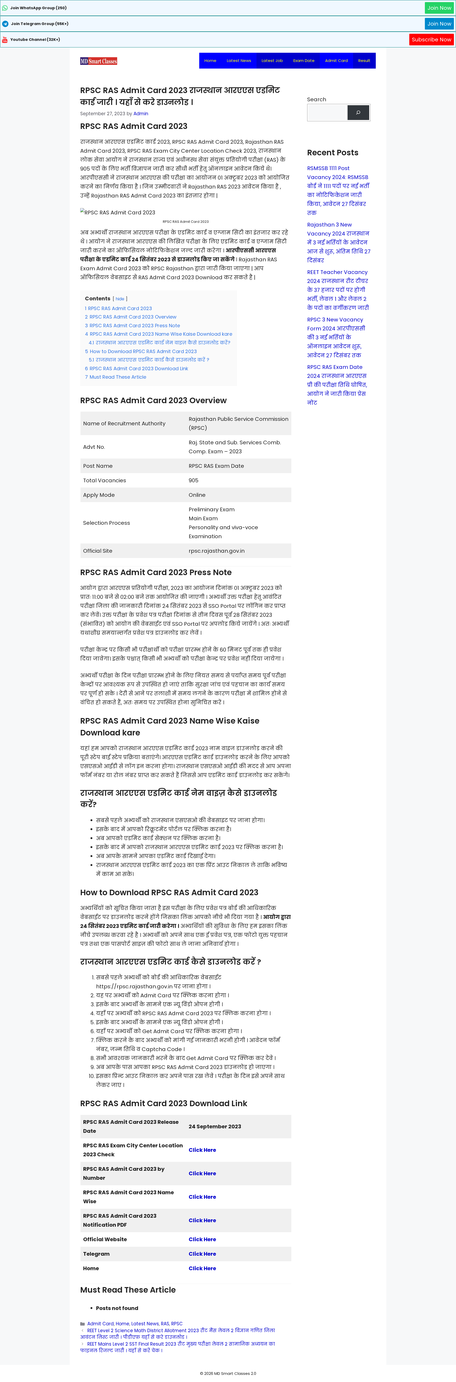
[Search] (358, 112)
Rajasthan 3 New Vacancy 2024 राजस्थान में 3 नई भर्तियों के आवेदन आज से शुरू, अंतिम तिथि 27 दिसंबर (338, 242)
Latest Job (272, 60)
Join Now (439, 8)
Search (316, 99)
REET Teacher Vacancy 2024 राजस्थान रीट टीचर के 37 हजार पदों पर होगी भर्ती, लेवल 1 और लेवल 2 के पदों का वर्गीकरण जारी (338, 290)
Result (364, 60)
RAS (165, 1324)
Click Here (202, 1150)
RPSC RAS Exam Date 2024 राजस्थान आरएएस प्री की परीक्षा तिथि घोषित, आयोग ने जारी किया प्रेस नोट (337, 385)
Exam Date (304, 60)
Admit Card (336, 60)
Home (210, 60)
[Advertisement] (228, 1371)
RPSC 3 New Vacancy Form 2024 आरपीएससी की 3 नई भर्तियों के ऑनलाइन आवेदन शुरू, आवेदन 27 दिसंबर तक (336, 337)
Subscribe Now (431, 39)
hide (120, 299)
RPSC (177, 1324)
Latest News (239, 60)
